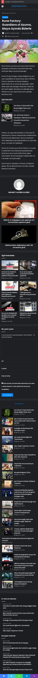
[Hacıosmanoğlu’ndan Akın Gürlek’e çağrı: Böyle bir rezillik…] (7, 522)
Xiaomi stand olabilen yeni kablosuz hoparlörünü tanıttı (9, 294)
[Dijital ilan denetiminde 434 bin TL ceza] (28, 306)
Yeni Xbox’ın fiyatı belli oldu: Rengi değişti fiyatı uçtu (24, 411)
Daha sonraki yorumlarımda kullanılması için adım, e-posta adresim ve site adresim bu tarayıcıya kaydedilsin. (18, 386)
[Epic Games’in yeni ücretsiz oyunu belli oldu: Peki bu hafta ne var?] (7, 421)
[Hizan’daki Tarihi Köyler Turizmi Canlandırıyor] (7, 513)
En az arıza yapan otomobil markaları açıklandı (27, 274)
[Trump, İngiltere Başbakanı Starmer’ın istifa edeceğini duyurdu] (7, 531)
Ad (3, 361)
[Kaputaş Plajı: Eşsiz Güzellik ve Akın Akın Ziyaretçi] (7, 457)
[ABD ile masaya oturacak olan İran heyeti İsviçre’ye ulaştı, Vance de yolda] (7, 566)
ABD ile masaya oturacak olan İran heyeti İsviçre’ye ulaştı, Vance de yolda (25, 565)
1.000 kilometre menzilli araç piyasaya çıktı (28, 294)
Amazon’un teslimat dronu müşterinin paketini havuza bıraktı (10, 274)
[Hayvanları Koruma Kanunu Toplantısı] (7, 466)
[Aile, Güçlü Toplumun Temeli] (7, 448)
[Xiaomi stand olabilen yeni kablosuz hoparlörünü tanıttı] (10, 286)
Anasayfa (6, 13)
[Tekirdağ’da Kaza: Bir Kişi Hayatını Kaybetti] (7, 584)
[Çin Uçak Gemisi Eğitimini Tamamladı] (7, 440)
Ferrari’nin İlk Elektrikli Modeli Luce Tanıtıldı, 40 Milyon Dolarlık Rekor (9, 316)
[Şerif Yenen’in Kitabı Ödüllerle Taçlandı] (7, 484)
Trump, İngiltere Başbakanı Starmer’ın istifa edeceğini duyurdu (24, 531)
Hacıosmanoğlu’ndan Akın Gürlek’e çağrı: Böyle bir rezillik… (23, 521)
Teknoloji (13, 13)
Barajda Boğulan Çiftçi (22, 472)
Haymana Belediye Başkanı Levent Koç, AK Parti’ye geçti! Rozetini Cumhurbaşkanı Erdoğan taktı (24, 493)
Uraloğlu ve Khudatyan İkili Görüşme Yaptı (17, 1)
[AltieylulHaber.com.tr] (19, 6)
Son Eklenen (19, 404)
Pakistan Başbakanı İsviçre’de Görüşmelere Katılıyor (25, 556)
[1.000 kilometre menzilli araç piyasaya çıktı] (28, 286)
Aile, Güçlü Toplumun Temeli (24, 446)
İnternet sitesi (6, 376)
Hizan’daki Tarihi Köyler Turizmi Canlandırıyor (22, 512)
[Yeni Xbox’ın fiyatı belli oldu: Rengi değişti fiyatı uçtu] (7, 108)
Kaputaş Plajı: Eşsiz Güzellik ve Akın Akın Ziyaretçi (25, 456)
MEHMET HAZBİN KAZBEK (12, 33)
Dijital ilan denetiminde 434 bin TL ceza (28, 314)
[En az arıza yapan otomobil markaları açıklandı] (28, 265)
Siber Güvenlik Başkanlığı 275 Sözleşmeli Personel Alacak (24, 574)
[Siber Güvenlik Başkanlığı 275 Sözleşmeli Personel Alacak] (7, 575)
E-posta (4, 368)
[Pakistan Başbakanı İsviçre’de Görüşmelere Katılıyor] (7, 557)
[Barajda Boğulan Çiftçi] (7, 475)
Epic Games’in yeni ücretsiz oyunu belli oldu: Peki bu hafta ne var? (25, 421)
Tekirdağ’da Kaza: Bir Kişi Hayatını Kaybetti (23, 583)
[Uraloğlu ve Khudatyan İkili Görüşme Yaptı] (7, 431)
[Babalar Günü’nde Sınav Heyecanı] (7, 548)
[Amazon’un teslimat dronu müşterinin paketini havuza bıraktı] (10, 265)
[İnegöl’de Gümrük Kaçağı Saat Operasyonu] (7, 504)
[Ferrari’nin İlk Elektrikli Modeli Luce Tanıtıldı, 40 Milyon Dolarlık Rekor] (10, 306)
